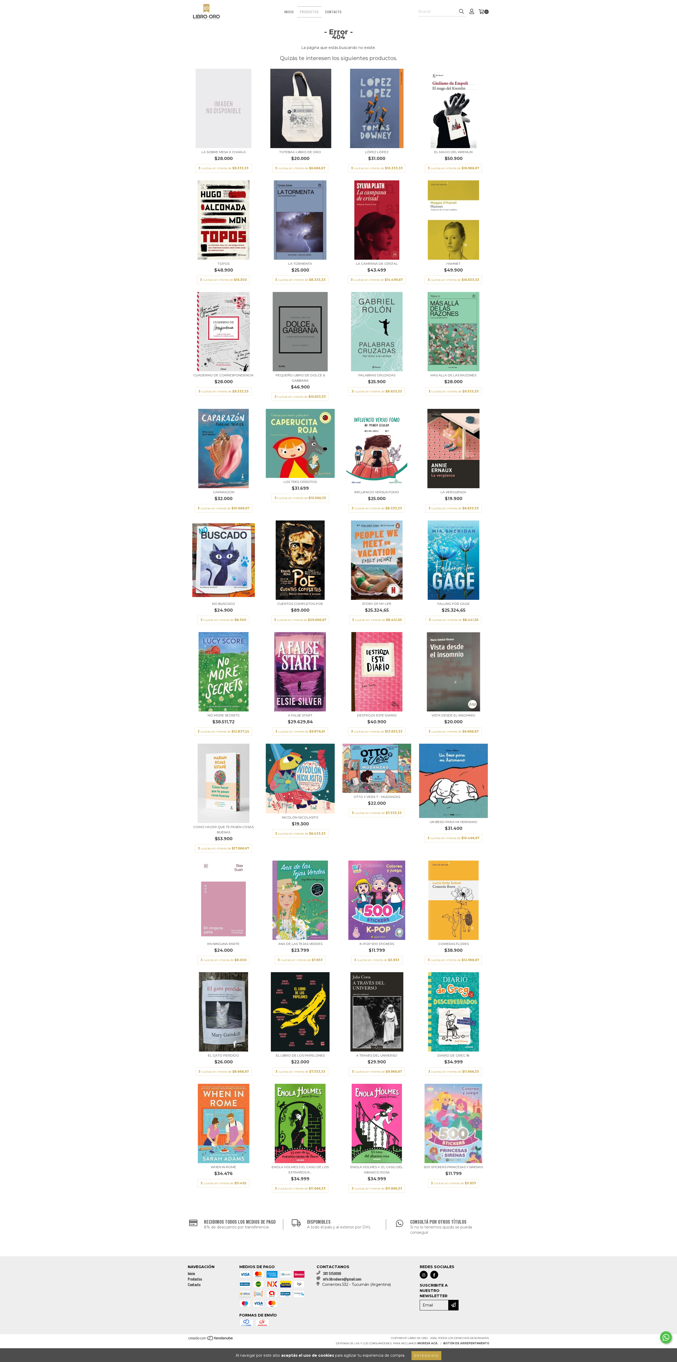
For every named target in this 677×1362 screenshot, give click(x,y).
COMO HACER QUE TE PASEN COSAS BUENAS (223, 829)
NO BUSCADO (223, 604)
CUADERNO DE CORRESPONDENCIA (223, 375)
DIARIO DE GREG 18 (453, 1055)
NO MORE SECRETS (223, 715)
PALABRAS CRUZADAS (376, 375)
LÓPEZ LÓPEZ (376, 152)
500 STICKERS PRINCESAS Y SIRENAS (453, 1167)
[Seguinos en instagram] (424, 1275)
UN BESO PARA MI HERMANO (453, 822)
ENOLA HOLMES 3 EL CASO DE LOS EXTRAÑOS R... (300, 1169)
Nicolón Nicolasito (300, 817)
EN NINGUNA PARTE (223, 944)
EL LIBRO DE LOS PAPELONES (300, 1055)
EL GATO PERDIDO (223, 1055)
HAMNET (453, 264)
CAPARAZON (223, 492)
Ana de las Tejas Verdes (300, 944)
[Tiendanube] (211, 1339)
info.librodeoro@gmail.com (342, 1279)
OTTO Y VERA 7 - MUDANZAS (377, 797)
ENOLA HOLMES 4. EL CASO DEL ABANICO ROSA (376, 1169)
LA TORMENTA (300, 264)
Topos (224, 264)
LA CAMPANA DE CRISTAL (377, 264)
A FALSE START (300, 715)
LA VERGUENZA (453, 492)
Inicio (289, 12)
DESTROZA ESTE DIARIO (377, 715)
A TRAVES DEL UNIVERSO (376, 1055)
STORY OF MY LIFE (376, 604)
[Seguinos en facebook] (434, 1275)
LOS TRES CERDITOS (300, 482)
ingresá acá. (427, 1343)
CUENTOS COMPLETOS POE (300, 604)
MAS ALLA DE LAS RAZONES (453, 375)
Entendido (426, 1356)
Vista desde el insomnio (453, 715)
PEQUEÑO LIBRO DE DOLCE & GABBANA (300, 377)
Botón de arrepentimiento (466, 1343)
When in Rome (223, 1167)
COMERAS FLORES (453, 944)
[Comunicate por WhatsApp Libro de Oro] (666, 1337)
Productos (309, 12)
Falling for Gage (453, 604)
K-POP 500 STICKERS (377, 944)
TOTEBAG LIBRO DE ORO (300, 152)
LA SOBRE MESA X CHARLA (224, 152)
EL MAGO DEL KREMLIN (453, 152)
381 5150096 (332, 1273)
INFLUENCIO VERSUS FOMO (376, 492)
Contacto (333, 12)
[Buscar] (461, 11)
